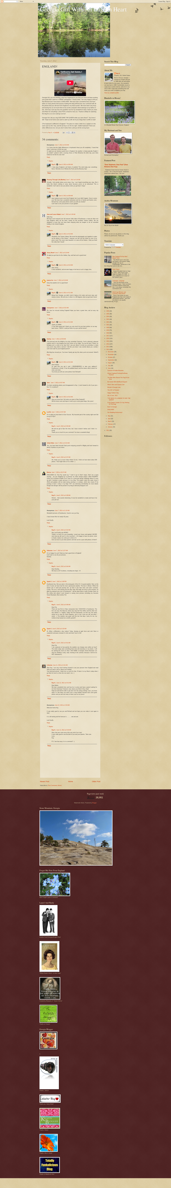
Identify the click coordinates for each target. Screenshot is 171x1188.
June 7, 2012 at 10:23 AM (62, 443)
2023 (108, 319)
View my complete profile (111, 93)
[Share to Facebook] (73, 133)
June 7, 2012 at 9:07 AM (58, 382)
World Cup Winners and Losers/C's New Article (119, 292)
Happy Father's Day (113, 393)
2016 (108, 338)
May (109, 416)
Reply (48, 157)
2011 (108, 430)
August (110, 362)
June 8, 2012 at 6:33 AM (59, 628)
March (110, 421)
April (109, 418)
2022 (108, 322)
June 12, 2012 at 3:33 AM (62, 705)
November (111, 354)
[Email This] (67, 133)
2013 (108, 346)
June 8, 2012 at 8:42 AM (63, 530)
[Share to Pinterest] (74, 133)
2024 (108, 316)
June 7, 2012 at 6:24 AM (73, 179)
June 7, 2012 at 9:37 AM (59, 412)
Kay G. (54, 164)
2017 (108, 335)
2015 (108, 341)
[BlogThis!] (69, 133)
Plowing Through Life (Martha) (56, 179)
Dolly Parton (115, 269)
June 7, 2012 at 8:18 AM (61, 280)
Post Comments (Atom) (55, 785)
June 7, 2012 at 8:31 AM (62, 307)
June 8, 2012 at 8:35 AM (63, 426)
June (109, 368)
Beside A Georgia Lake (114, 387)
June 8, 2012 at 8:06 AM (66, 164)
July (109, 365)
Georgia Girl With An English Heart (83, 9)
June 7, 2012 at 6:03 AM (62, 145)
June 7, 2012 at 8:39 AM (59, 339)
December (111, 351)
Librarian (49, 665)
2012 (108, 349)
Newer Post (44, 782)
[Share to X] (71, 133)
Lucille (49, 412)
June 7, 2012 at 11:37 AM (60, 550)
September (111, 360)
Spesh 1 (49, 581)
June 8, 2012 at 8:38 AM (63, 495)
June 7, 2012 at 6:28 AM (68, 214)
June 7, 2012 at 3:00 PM (59, 581)
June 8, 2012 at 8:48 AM (63, 604)
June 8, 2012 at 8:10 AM (66, 234)
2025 (108, 314)
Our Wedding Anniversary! (114, 412)
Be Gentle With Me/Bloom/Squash (117, 382)
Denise (49, 472)
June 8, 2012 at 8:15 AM (66, 362)
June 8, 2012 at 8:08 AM (66, 195)
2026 (108, 311)
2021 (108, 324)
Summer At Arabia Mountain (115, 370)
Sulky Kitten (50, 443)
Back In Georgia (112, 407)
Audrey (49, 339)
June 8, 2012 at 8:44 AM (63, 566)
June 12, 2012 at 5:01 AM (63, 683)
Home (70, 782)
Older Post (96, 782)
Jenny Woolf (50, 252)
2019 (108, 330)
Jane (48, 382)
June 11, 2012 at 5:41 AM (60, 665)
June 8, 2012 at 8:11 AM (66, 292)
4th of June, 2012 (112, 395)
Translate (118, 247)
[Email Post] (63, 132)
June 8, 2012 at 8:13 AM (66, 322)
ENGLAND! (110, 409)
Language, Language (118, 280)
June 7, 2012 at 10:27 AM (59, 472)
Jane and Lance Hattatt (54, 214)
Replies (51, 161)
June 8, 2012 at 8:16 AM (66, 397)
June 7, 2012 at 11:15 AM (62, 510)
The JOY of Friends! (113, 390)
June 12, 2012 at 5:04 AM (63, 730)
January (110, 427)
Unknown (50, 550)
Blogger (94, 803)
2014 (108, 344)
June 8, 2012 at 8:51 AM (63, 642)
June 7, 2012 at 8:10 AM (62, 252)
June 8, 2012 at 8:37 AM (63, 457)
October (110, 357)
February (110, 424)
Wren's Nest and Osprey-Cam (115, 384)
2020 (108, 327)
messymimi (50, 307)
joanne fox (50, 280)
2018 (108, 333)
